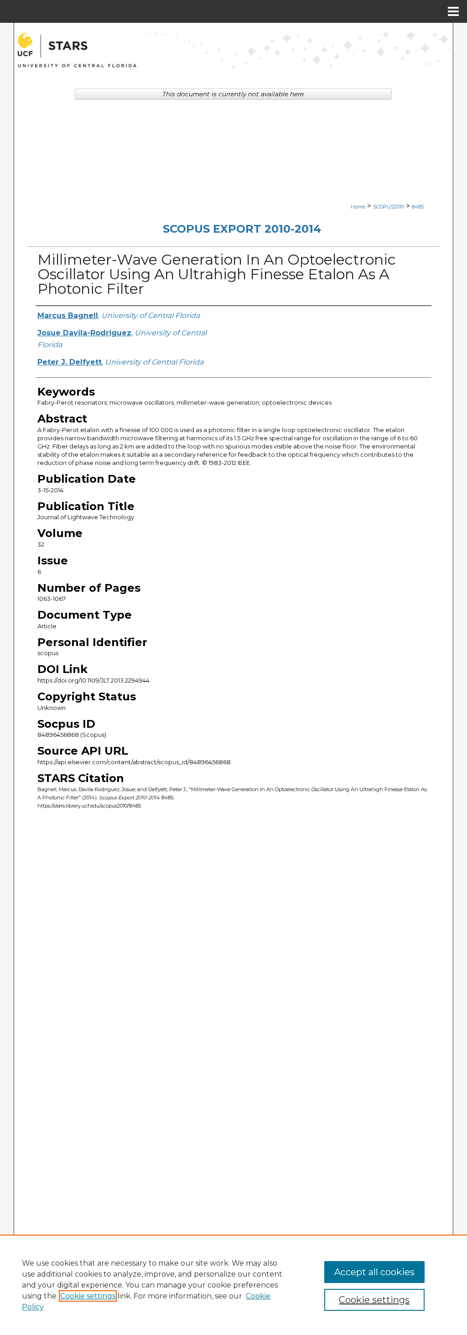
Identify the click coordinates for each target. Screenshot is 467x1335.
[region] (233, 1285)
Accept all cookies (374, 1272)
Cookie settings (87, 1296)
